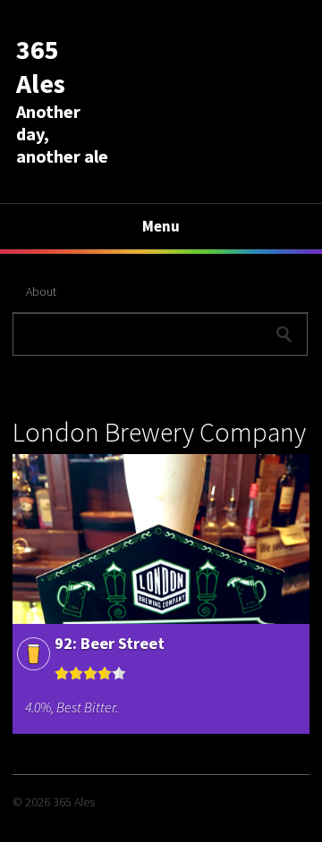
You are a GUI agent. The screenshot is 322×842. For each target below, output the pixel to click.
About (41, 291)
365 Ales (40, 66)
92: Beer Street (110, 643)
